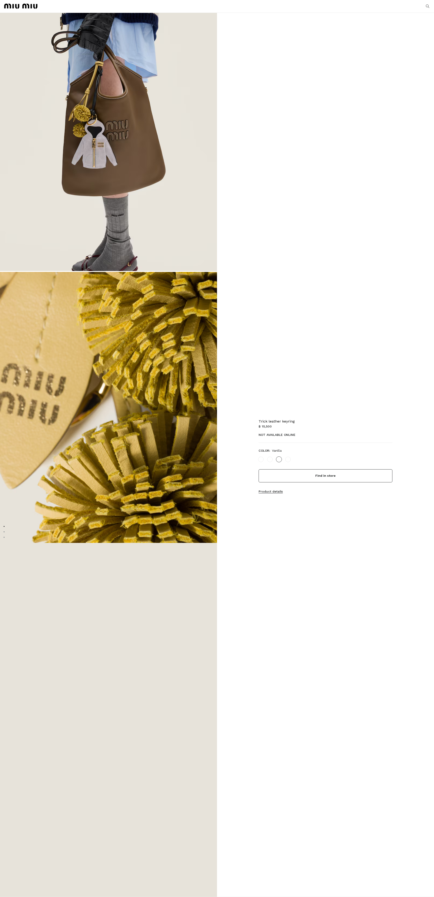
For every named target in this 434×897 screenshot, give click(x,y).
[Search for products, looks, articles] (427, 6)
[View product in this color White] (260, 459)
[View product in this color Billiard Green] (287, 459)
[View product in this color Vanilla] (278, 459)
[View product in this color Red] (269, 459)
